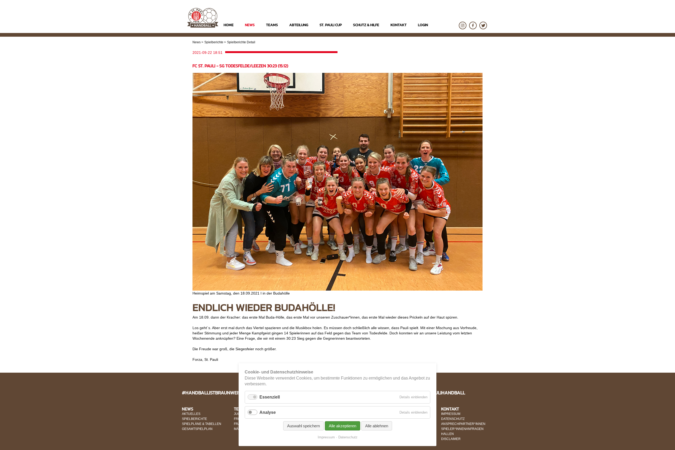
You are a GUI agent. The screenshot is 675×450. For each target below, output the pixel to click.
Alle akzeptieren (342, 426)
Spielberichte (213, 42)
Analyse (267, 412)
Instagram (462, 25)
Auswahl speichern (303, 426)
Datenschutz (348, 437)
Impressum (326, 437)
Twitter (483, 25)
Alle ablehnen (376, 426)
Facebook (473, 25)
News (196, 42)
